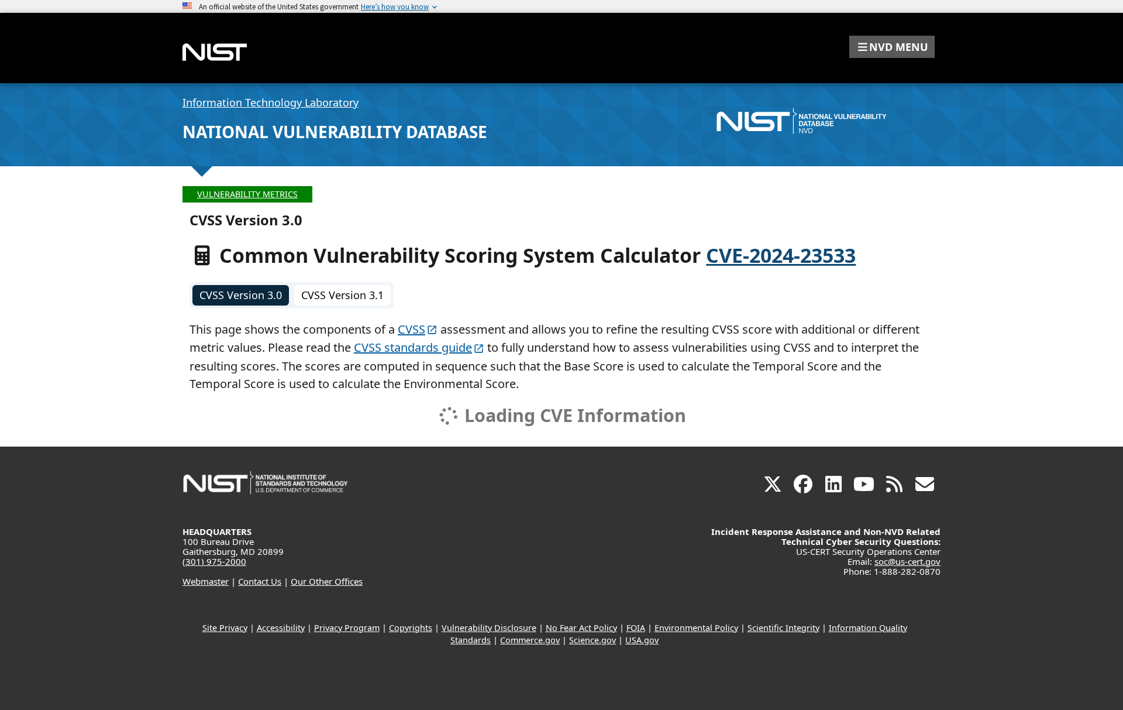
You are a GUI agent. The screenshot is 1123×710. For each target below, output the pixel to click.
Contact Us (259, 581)
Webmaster (205, 581)
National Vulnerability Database (334, 132)
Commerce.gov (530, 640)
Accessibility (281, 627)
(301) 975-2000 (214, 561)
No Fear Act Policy (581, 627)
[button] (892, 47)
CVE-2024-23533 (781, 255)
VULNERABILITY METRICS (247, 194)
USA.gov (642, 640)
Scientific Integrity (783, 627)
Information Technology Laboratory (270, 102)
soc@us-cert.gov (907, 561)
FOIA (635, 627)
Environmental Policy (696, 627)
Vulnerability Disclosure (489, 627)
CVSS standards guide (413, 347)
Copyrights (410, 627)
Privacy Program (347, 627)
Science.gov (592, 640)
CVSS (411, 329)
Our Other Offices (327, 581)
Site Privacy (224, 627)
